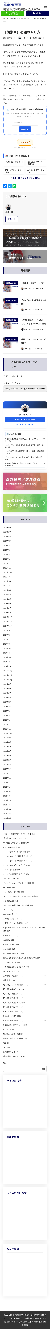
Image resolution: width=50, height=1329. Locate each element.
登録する (25, 129)
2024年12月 (7, 617)
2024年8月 (7, 635)
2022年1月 (7, 773)
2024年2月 (7, 662)
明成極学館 (7, 1029)
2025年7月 (7, 586)
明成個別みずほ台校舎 (11, 989)
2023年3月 (7, 711)
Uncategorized (9, 847)
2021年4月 (7, 814)
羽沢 (5, 1047)
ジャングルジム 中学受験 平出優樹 (17, 883)
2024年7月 (7, 639)
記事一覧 (11, 219)
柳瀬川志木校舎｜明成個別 (13, 1034)
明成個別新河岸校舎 (10, 1007)
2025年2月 (7, 608)
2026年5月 (7, 541)
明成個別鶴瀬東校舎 (10, 1020)
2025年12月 (7, 563)
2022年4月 (7, 760)
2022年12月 (7, 724)
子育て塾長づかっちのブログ (14, 967)
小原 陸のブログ (25, 414)
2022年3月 (7, 764)
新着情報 (6, 980)
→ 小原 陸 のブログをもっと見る (25, 177)
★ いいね (25, 142)
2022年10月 (7, 733)
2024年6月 (7, 644)
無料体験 (39, 13)
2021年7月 (7, 800)
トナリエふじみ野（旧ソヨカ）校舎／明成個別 (20, 896)
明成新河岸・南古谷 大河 (12, 1025)
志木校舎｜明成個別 (10, 976)
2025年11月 (7, 568)
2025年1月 (7, 612)
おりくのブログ (9, 878)
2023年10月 (7, 680)
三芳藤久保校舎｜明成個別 (13, 923)
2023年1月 (7, 720)
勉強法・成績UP (9, 944)
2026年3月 (7, 550)
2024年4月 (7, 653)
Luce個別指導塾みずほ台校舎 (14, 843)
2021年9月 (7, 791)
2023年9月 (7, 684)
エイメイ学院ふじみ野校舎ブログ (15, 856)
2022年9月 (7, 738)
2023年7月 (7, 693)
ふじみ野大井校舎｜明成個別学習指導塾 (18, 905)
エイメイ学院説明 (10, 869)
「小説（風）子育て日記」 (13, 838)
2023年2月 (7, 715)
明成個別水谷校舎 (10, 1016)
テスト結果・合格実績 (11, 892)
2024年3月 (7, 657)
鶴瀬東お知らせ (38, 38)
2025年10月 (7, 572)
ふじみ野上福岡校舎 (10, 901)
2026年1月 (7, 559)
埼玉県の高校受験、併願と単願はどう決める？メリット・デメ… (25, 464)
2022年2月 (7, 769)
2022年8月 (7, 742)
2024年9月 (7, 630)
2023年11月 (7, 675)
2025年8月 (7, 581)
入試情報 (6, 940)
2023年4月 (7, 706)
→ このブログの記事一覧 (25, 425)
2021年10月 (7, 787)
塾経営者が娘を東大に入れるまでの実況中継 (20, 958)
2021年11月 (7, 782)
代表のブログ (8, 935)
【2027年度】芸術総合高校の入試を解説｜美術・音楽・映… (24, 446)
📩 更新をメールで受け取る (25, 419)
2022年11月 (7, 729)
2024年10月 (7, 626)
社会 (5, 1043)
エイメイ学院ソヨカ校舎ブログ (15, 852)
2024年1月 (7, 666)
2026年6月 (7, 536)
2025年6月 (7, 590)
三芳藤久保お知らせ (10, 919)
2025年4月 (7, 599)
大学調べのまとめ (10, 962)
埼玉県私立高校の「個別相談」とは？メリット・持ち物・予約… (25, 440)
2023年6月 (7, 697)
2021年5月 (7, 809)
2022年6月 (7, 751)
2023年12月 (7, 671)
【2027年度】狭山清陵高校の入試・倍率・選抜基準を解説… (24, 452)
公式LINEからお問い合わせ (14, 13)
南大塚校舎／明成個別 (11, 953)
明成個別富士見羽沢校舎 (12, 1002)
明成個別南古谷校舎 (10, 998)
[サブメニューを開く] (45, 975)
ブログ (5, 910)
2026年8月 (7, 527)
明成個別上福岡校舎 (10, 993)
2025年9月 (7, 577)
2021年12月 (7, 778)
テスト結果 (7, 887)
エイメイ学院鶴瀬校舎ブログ (14, 874)
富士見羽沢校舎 (9, 971)
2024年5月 (7, 648)
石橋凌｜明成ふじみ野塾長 (13, 1038)
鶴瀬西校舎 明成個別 (11, 1056)
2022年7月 (7, 746)
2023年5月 (7, 702)
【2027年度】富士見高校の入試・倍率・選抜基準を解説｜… (24, 458)
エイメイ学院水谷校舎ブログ (14, 865)
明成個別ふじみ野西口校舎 (13, 985)
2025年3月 (7, 603)
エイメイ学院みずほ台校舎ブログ (15, 860)
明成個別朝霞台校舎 (10, 1011)
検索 (5, 1063)
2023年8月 (7, 688)
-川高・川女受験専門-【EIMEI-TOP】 (17, 834)
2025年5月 (7, 595)
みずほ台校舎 (8, 914)
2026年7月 (7, 532)
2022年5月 (7, 755)
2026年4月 (7, 545)
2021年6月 (7, 805)
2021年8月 (7, 796)
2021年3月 (7, 818)
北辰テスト (7, 949)
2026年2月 (7, 554)
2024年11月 (7, 621)
